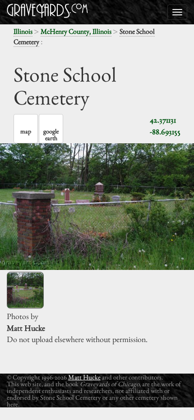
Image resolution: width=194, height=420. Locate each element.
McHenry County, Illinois (76, 31)
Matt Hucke (84, 377)
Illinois (23, 31)
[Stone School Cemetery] (25, 290)
